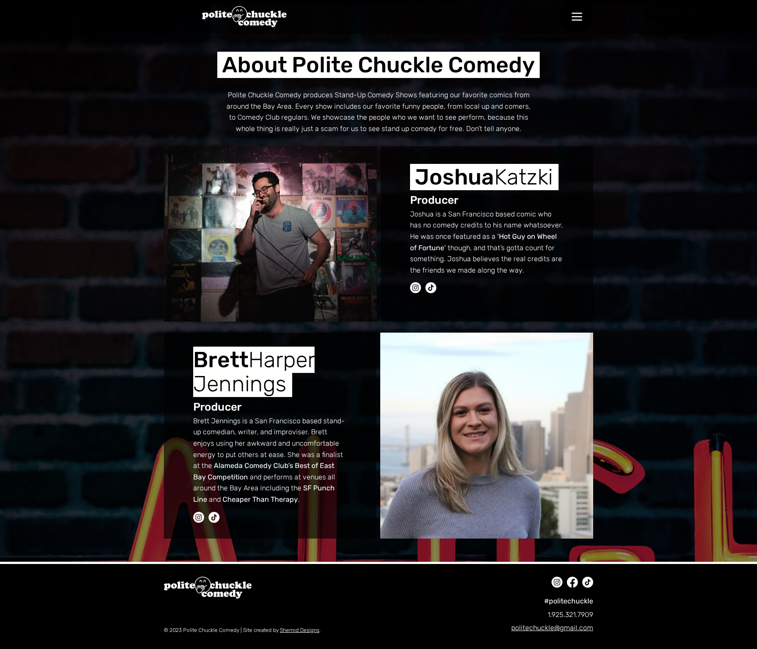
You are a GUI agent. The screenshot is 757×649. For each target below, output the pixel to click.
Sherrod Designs (299, 630)
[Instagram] (198, 517)
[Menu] (577, 16)
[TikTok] (430, 287)
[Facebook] (572, 582)
